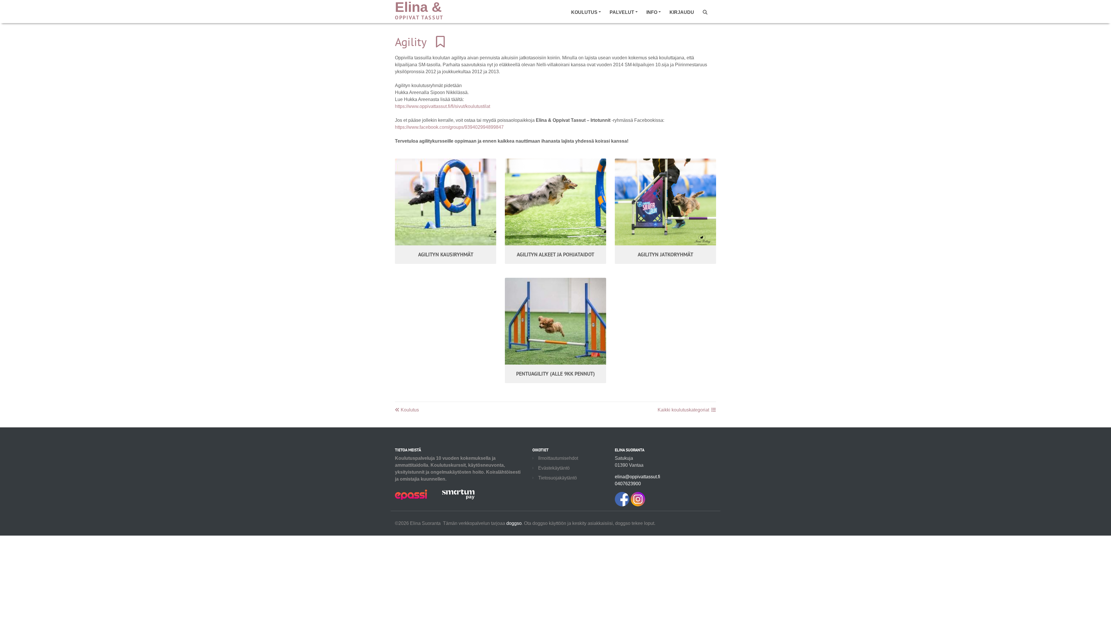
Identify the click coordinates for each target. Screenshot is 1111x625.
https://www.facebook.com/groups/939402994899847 (449, 127)
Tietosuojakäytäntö (557, 477)
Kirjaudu (681, 12)
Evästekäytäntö (554, 468)
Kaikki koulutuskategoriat (683, 409)
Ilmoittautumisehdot (558, 458)
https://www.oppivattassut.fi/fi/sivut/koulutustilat (442, 106)
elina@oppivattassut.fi (637, 476)
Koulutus (409, 409)
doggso (514, 523)
